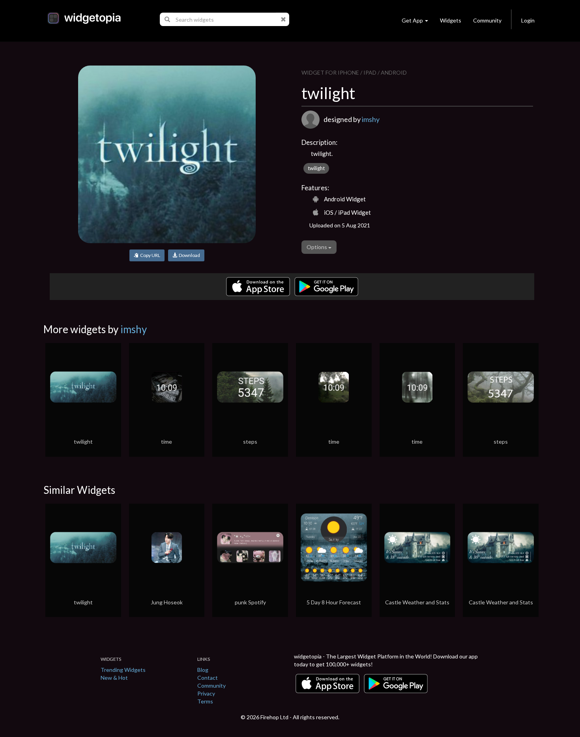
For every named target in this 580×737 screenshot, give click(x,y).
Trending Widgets (123, 669)
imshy (371, 119)
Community (487, 20)
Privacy (206, 693)
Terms (205, 701)
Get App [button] (412, 20)
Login (528, 20)
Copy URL (149, 255)
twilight (316, 168)
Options (317, 247)
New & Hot (114, 677)
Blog (202, 669)
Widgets (450, 20)
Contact (207, 677)
